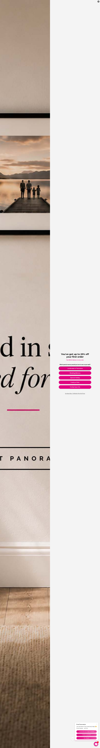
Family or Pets (75, 382)
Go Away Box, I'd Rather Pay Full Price (75, 393)
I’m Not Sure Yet (75, 387)
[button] (96, 744)
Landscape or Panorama (75, 368)
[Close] (98, 1)
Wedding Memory (75, 373)
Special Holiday (75, 378)
